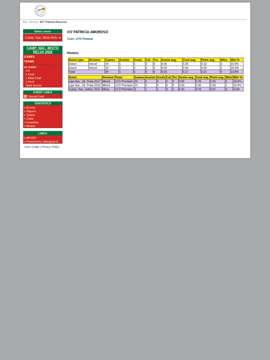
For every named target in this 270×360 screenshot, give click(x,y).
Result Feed (36, 96)
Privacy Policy (50, 146)
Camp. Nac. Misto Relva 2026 (43, 50)
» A (28, 70)
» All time (29, 126)
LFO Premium (84, 38)
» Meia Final (33, 78)
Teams (29, 61)
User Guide (31, 146)
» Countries (31, 122)
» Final (30, 74)
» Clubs (29, 118)
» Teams (29, 114)
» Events (29, 107)
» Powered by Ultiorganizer (41, 141)
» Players (30, 111)
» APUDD (30, 137)
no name (30, 67)
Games (29, 56)
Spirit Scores (34, 85)
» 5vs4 (30, 81)
